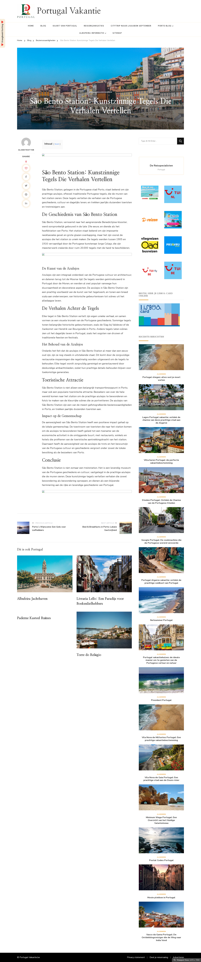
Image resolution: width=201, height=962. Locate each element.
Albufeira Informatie (91, 33)
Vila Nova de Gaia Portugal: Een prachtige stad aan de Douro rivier (161, 779)
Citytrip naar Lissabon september (131, 26)
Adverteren (178, 957)
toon (57, 144)
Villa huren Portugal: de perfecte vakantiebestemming (161, 461)
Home (31, 26)
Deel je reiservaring (159, 957)
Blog (43, 26)
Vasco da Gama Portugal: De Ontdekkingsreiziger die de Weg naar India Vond (161, 937)
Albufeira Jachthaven (32, 598)
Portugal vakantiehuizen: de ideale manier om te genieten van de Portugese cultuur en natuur (161, 660)
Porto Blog (164, 26)
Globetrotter (26, 150)
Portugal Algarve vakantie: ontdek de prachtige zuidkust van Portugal (161, 582)
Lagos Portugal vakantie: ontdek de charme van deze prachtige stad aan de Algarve (161, 420)
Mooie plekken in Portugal (161, 897)
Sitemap (117, 33)
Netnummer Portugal (161, 620)
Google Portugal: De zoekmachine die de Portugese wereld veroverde (161, 541)
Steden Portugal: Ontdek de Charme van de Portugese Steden (161, 502)
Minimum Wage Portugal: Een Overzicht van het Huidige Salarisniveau (161, 820)
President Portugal (161, 700)
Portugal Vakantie (69, 11)
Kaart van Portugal (65, 26)
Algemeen (161, 374)
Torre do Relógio (89, 655)
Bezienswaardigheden (100, 92)
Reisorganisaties (94, 26)
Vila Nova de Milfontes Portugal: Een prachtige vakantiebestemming (161, 739)
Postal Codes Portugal (161, 860)
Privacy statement (136, 957)
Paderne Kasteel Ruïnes (34, 618)
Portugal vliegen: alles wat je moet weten (161, 379)
